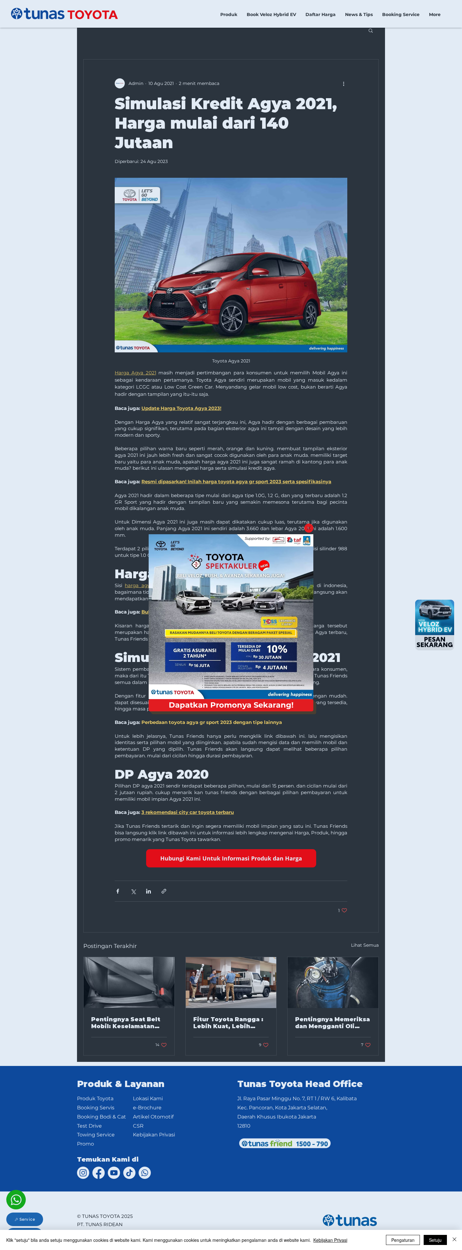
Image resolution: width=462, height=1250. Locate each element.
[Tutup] (454, 1240)
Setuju (435, 1240)
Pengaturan (403, 1240)
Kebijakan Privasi (330, 1240)
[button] (308, 528)
